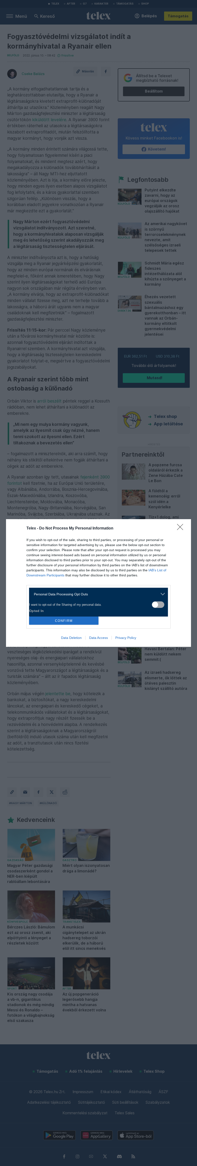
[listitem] (96, 594)
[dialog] (98, 583)
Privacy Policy (125, 638)
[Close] (181, 528)
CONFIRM (64, 621)
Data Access (98, 638)
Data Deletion (71, 638)
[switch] (158, 604)
